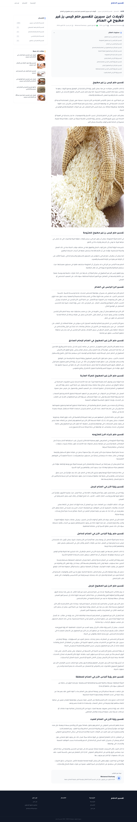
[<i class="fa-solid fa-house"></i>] (122, 12)
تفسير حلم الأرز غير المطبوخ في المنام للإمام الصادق (107, 47)
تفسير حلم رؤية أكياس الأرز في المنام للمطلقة (109, 69)
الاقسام (24, 3)
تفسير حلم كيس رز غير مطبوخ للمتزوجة (110, 40)
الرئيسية (33, 3)
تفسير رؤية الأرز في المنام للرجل (113, 58)
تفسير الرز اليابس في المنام (114, 44)
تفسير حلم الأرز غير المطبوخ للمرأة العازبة (110, 51)
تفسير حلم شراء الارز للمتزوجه (113, 55)
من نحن (17, 3)
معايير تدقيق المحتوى (31, 805)
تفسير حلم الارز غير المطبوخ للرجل (112, 65)
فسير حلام (117, 3)
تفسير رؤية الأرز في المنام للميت (113, 72)
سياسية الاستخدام (31, 808)
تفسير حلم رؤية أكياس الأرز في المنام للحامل (109, 62)
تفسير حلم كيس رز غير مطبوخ (113, 37)
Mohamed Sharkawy (116, 25)
